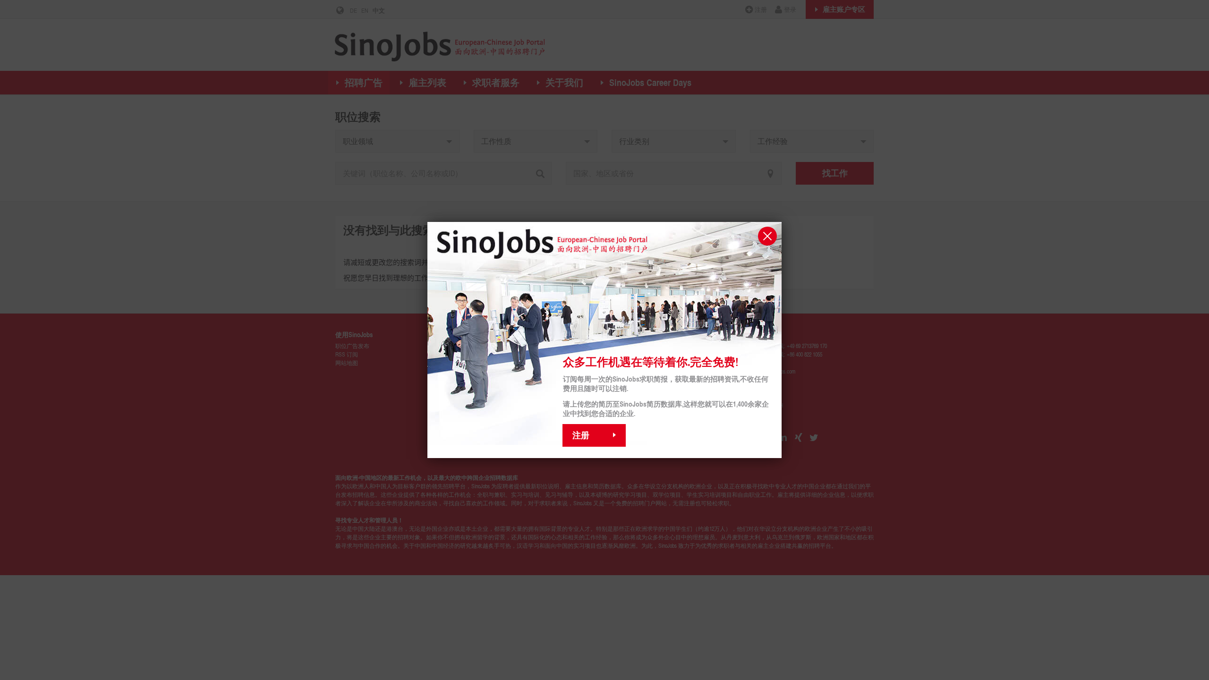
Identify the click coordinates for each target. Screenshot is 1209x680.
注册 (580, 435)
